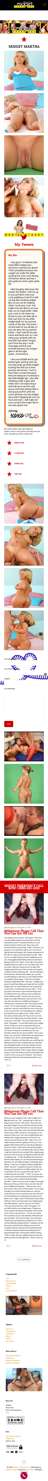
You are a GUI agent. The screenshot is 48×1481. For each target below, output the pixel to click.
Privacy (8, 1286)
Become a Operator (13, 1356)
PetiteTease (10, 927)
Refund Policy (11, 1281)
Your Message (9, 689)
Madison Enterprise (13, 1360)
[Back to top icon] (24, 1462)
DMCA (8, 1339)
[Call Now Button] (24, 1475)
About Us (9, 1329)
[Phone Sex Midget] (24, 4)
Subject (7, 679)
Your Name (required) (12, 659)
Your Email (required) (12, 669)
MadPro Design (12, 1470)
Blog (7, 1412)
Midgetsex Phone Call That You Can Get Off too (24, 932)
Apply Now (10, 1358)
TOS (7, 1279)
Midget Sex (10, 1439)
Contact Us (10, 1334)
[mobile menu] (44, 4)
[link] (24, 228)
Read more (38, 1066)
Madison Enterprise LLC (22, 1467)
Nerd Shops (30, 1470)
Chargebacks (11, 1331)
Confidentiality (11, 1283)
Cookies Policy (11, 1291)
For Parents (10, 1341)
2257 (7, 1288)
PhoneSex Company (13, 1436)
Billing (8, 1336)
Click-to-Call (10, 1441)
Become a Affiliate (12, 1363)
